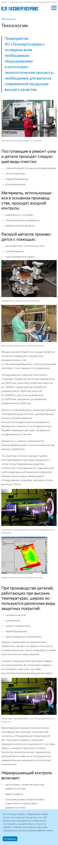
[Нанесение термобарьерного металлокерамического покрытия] (29, 491)
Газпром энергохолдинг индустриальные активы (33, 2)
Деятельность (8, 19)
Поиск (4, 2)
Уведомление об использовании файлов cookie (28, 830)
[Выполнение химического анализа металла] (29, 307)
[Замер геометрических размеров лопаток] (29, 538)
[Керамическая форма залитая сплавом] (29, 262)
